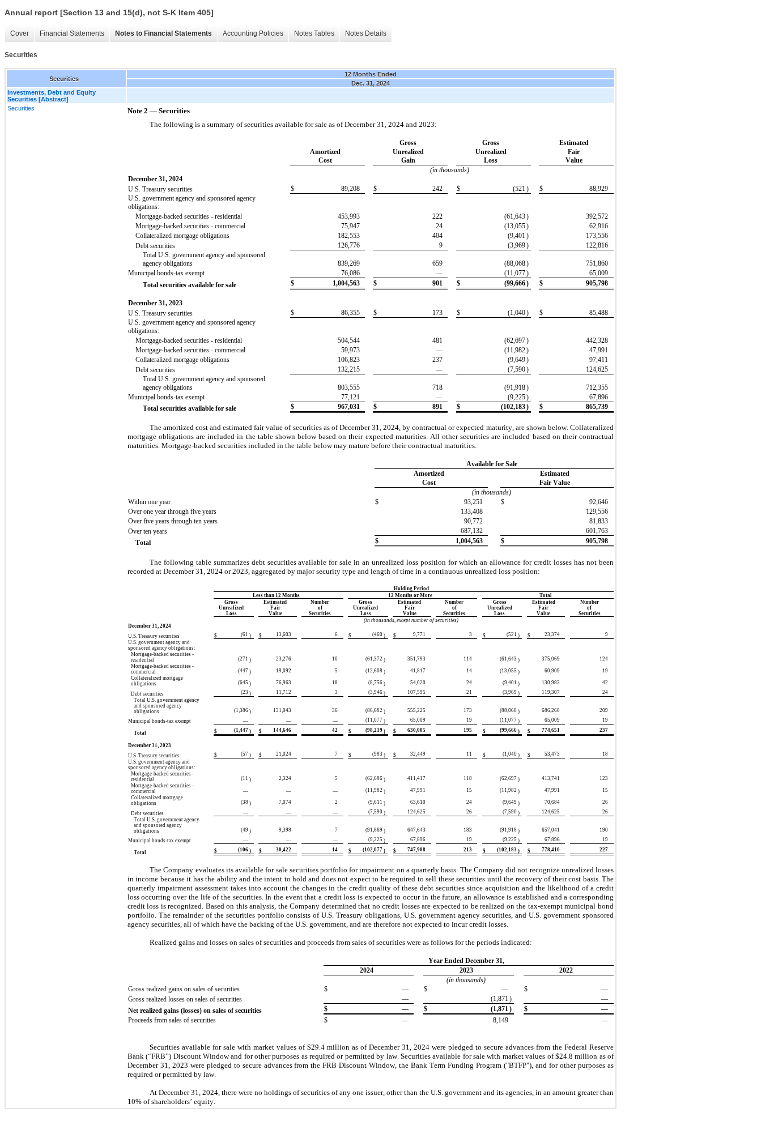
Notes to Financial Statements (163, 33)
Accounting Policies (253, 33)
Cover (19, 33)
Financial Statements (72, 33)
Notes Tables (314, 33)
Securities (21, 108)
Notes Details (365, 33)
